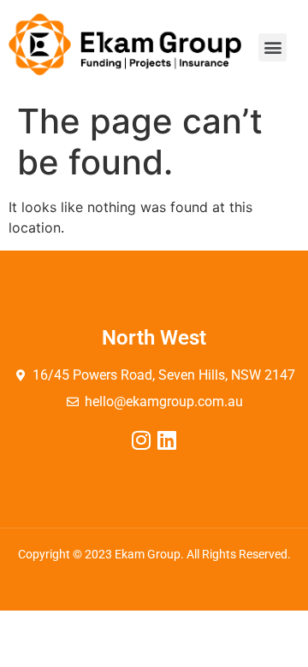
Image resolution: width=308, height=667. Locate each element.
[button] (272, 47)
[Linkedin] (167, 440)
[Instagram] (141, 440)
